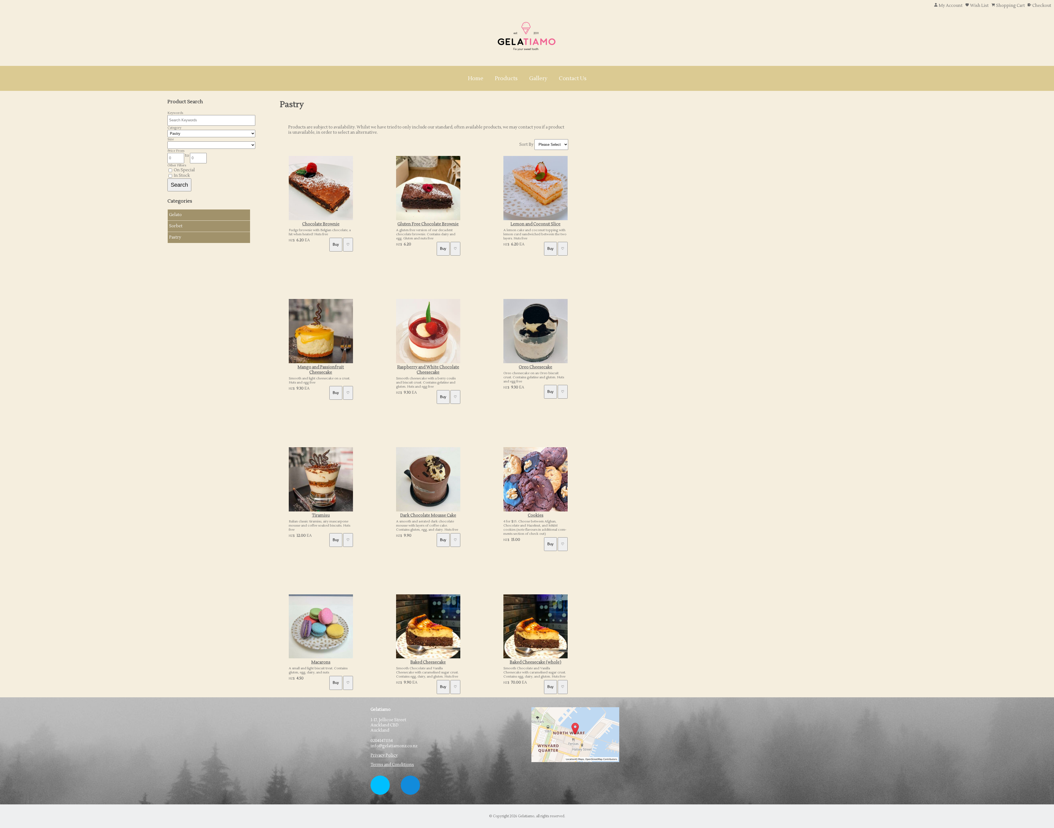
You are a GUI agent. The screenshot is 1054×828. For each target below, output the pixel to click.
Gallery (538, 78)
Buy (336, 244)
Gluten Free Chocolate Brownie (428, 224)
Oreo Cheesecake (535, 367)
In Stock (181, 175)
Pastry (175, 237)
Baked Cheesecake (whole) (535, 662)
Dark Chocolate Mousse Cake (428, 515)
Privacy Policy (384, 755)
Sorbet (176, 226)
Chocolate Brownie (321, 224)
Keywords (175, 113)
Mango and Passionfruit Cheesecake (321, 370)
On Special (184, 170)
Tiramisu (321, 515)
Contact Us (573, 78)
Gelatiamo (526, 816)
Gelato (175, 214)
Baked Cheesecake (428, 662)
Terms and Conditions (392, 764)
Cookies (535, 515)
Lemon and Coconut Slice (535, 224)
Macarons (320, 662)
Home (475, 78)
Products (506, 78)
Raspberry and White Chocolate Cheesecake (428, 370)
